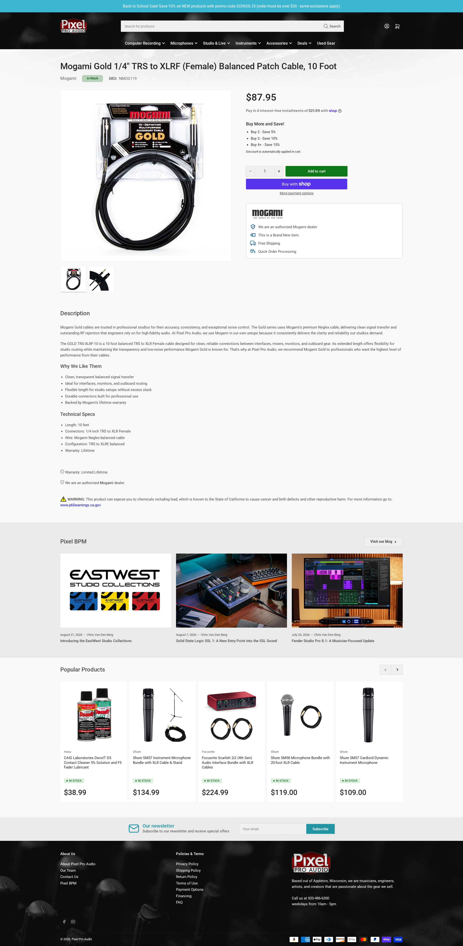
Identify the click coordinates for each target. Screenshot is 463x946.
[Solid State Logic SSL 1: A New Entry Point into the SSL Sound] (231, 591)
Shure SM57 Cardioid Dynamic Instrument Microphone (364, 760)
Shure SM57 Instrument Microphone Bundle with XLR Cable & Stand (162, 760)
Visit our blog (381, 541)
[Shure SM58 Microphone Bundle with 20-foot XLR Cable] (300, 715)
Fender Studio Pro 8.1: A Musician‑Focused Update (333, 641)
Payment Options (190, 889)
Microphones (181, 43)
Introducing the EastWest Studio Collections (96, 641)
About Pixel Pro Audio (77, 864)
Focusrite (208, 752)
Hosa (67, 752)
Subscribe (320, 829)
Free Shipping (269, 243)
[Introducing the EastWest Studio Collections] (115, 591)
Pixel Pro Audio (82, 939)
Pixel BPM (68, 883)
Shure (137, 752)
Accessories (277, 43)
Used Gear (326, 43)
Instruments (246, 43)
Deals (302, 43)
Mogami (68, 78)
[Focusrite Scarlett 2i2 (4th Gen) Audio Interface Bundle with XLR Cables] (231, 715)
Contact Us (69, 877)
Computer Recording (143, 43)
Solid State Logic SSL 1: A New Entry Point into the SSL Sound (226, 641)
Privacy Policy (187, 864)
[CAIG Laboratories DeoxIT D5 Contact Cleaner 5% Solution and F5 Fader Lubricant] (93, 715)
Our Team (68, 870)
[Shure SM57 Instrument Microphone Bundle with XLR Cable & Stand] (162, 715)
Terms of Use (187, 883)
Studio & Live (214, 43)
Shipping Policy (188, 870)
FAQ (179, 902)
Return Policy (186, 877)
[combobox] (232, 26)
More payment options (296, 193)
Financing (183, 896)
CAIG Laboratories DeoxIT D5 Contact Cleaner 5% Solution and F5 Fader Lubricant (93, 762)
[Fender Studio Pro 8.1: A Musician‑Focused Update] (347, 591)
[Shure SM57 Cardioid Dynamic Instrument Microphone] (369, 715)
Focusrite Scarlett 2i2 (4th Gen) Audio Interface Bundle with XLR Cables (227, 762)
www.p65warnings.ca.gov (80, 505)
